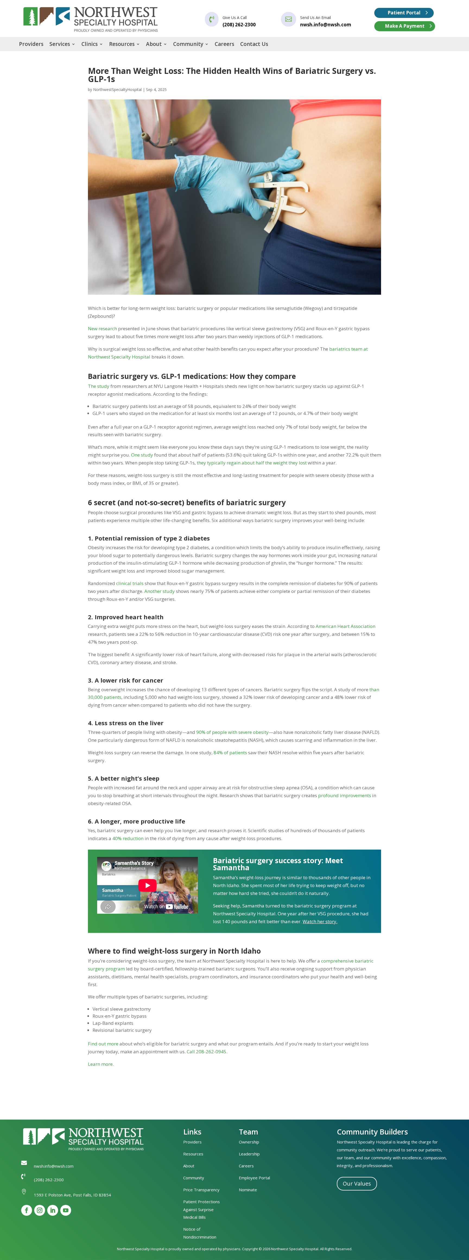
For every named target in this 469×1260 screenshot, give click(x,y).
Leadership (249, 1154)
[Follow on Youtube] (65, 1210)
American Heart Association (345, 626)
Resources (122, 45)
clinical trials (130, 583)
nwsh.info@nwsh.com (325, 24)
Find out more (103, 1044)
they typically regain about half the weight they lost (252, 463)
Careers (224, 45)
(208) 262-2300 (49, 1179)
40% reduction (128, 838)
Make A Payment (404, 26)
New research (102, 328)
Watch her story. (320, 921)
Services (59, 45)
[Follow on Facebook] (26, 1210)
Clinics (89, 45)
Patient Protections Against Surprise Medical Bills (201, 1209)
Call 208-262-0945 (206, 1051)
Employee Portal (254, 1177)
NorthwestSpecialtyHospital (117, 89)
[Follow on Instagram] (39, 1210)
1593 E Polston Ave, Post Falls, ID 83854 (72, 1195)
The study (98, 386)
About (154, 45)
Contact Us (254, 45)
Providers (31, 45)
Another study (159, 591)
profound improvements (344, 795)
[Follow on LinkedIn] (52, 1210)
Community (188, 45)
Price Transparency (201, 1189)
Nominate (248, 1189)
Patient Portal (404, 13)
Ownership (249, 1142)
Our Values (357, 1183)
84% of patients (230, 752)
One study (142, 455)
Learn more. (101, 1064)
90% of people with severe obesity (232, 732)
